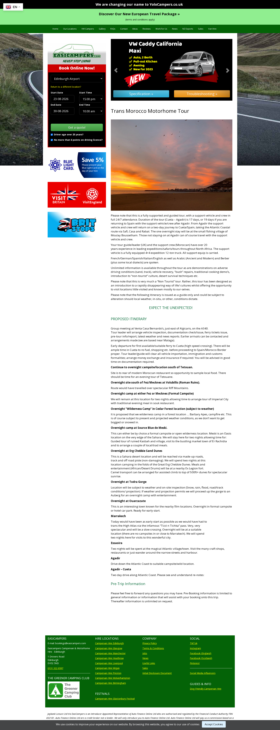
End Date (56, 104)
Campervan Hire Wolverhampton (112, 678)
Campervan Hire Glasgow (108, 648)
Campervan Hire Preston (108, 673)
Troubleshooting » (202, 93)
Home (55, 28)
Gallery (102, 28)
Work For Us (161, 28)
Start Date (57, 92)
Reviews (147, 28)
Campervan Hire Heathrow (109, 658)
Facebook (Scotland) (201, 658)
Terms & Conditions (153, 648)
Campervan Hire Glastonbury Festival (115, 698)
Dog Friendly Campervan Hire (205, 688)
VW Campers (88, 28)
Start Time (85, 92)
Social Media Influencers (203, 673)
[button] (120, 70)
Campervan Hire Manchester (110, 653)
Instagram (195, 648)
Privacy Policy (149, 643)
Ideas (135, 28)
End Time (84, 104)
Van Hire (212, 28)
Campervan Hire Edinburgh (109, 643)
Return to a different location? (66, 86)
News (175, 28)
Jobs (144, 653)
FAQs (112, 28)
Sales (200, 28)
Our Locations (70, 28)
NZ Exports (187, 28)
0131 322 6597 (55, 668)
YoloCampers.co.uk (166, 4)
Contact (124, 28)
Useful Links (148, 663)
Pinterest (195, 663)
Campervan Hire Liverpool (109, 663)
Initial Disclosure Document (157, 673)
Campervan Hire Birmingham (110, 683)
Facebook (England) (200, 653)
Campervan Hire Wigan (107, 668)
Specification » (141, 93)
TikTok (193, 643)
